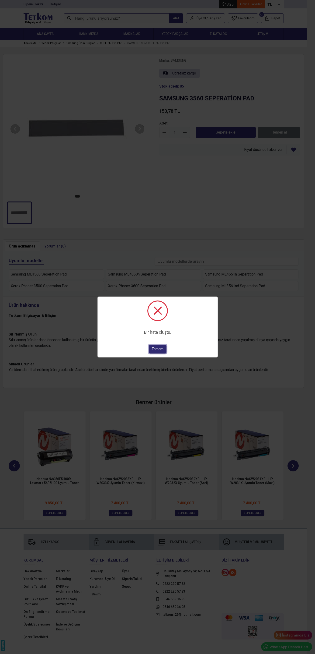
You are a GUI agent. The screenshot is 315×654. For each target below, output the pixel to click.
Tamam (157, 349)
